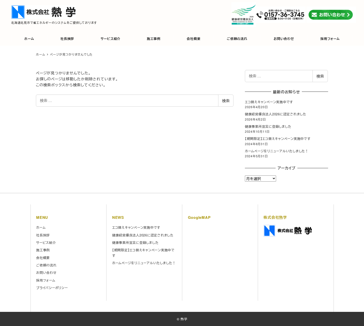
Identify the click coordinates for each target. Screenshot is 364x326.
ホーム (41, 227)
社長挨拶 (43, 235)
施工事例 (43, 250)
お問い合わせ (46, 272)
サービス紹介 (46, 242)
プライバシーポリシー (52, 287)
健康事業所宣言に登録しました (268, 126)
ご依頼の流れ (46, 265)
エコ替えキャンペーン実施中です (269, 101)
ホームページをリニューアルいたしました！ (277, 151)
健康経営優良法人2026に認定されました (275, 114)
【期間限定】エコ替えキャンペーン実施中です (278, 138)
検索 (226, 100)
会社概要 (43, 257)
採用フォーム (45, 280)
